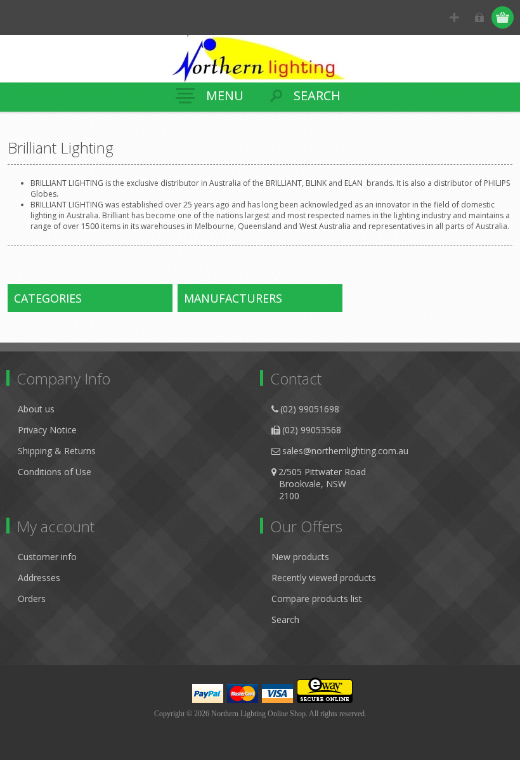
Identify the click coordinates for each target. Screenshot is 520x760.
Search (285, 619)
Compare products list (316, 599)
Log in (479, 17)
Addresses (39, 578)
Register (454, 17)
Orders (32, 599)
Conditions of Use (54, 472)
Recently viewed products (323, 578)
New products (300, 557)
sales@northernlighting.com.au (345, 451)
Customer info (47, 557)
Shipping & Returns (57, 451)
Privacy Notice (47, 430)
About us (36, 409)
